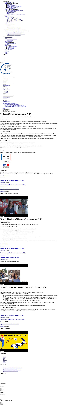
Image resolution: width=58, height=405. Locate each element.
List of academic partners (11, 43)
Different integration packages (12, 17)
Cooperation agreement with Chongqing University (12, 370)
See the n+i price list (4, 243)
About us (6, 53)
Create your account (6, 89)
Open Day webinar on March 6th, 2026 (9, 189)
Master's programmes (11, 12)
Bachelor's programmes (11, 11)
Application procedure (11, 24)
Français (6, 92)
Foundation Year (10, 21)
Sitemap (4, 362)
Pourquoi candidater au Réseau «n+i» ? (14, 33)
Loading (2, 386)
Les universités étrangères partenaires (14, 35)
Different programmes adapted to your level (15, 10)
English (6, 78)
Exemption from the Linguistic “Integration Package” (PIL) (15, 106)
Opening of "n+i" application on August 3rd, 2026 (12, 180)
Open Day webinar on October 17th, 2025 (10, 371)
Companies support (10, 47)
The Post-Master (10, 13)
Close (2, 390)
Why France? (9, 4)
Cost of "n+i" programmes (5, 175)
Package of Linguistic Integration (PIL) (14, 19)
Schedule (9, 25)
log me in (4, 86)
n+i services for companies (12, 46)
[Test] (6, 74)
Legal (4, 361)
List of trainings (10, 40)
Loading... (2, 394)
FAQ (6, 50)
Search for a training (8, 49)
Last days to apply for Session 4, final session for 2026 (12, 184)
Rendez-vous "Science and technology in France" (16, 14)
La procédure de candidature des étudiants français (16, 34)
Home (4, 108)
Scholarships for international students (14, 27)
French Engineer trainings (11, 5)
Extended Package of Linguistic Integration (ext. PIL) (14, 105)
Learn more (2, 182)
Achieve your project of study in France (14, 6)
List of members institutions (12, 39)
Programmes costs (10, 26)
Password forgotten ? (6, 85)
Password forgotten (6, 97)
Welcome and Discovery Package (13, 18)
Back (6, 3)
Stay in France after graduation (12, 7)
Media (6, 52)
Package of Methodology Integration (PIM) (15, 20)
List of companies (10, 48)
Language (4, 77)
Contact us (7, 51)
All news (4, 356)
